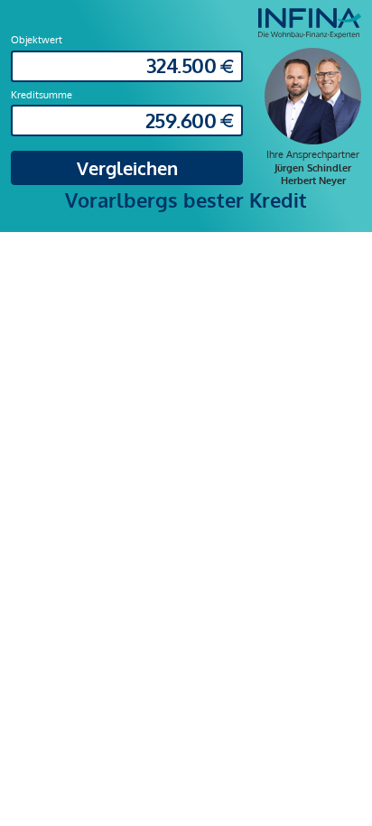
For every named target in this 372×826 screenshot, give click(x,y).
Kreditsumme (41, 94)
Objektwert (36, 39)
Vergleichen (127, 168)
